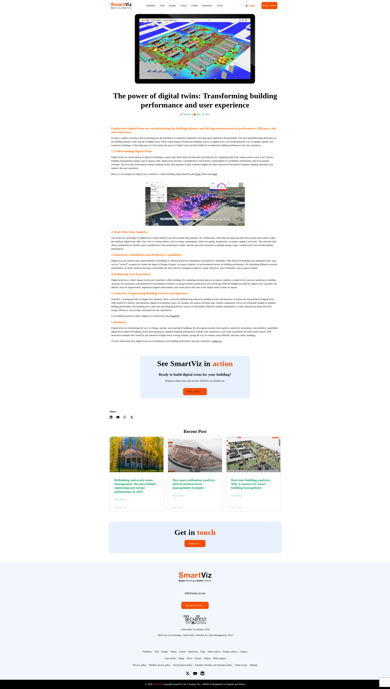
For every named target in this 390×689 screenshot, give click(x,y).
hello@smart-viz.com (195, 593)
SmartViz (174, 316)
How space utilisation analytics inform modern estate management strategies (194, 484)
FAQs (220, 5)
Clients (194, 5)
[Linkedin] (202, 673)
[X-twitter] (187, 673)
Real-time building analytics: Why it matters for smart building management (251, 484)
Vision (183, 5)
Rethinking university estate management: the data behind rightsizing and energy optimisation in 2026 (135, 486)
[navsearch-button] (236, 6)
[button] (111, 417)
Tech (162, 5)
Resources (207, 5)
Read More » (120, 500)
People (172, 5)
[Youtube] (195, 673)
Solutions (150, 5)
